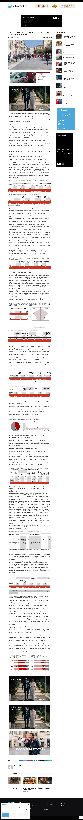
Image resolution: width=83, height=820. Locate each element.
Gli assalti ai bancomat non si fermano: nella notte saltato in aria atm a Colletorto (14, 787)
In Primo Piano (49, 37)
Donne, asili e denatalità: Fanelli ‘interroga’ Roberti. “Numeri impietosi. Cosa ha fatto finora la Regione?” (68, 93)
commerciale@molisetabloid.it (50, 812)
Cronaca (24, 11)
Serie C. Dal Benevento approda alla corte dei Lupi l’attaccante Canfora (69, 63)
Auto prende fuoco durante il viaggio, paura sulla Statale (68, 57)
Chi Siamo (13, 11)
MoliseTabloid (11, 37)
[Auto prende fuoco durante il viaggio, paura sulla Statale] (59, 57)
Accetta (5, 815)
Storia (39, 11)
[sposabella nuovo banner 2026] (29, 110)
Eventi (60, 11)
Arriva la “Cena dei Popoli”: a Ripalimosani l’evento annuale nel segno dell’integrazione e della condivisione (29, 787)
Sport (56, 11)
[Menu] (8, 12)
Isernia (51, 11)
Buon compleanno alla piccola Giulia (69, 51)
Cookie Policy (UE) (64, 805)
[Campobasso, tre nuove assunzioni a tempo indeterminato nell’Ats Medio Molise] (59, 85)
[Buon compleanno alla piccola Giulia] (59, 51)
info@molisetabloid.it (48, 810)
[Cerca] (74, 12)
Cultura (29, 11)
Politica (34, 11)
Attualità (19, 11)
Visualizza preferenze (23, 815)
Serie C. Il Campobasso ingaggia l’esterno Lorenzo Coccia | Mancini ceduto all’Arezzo (68, 101)
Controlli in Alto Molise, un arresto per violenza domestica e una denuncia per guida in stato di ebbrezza (40, 1)
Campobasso (45, 11)
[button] (28, 804)
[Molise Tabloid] (19, 6)
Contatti (65, 11)
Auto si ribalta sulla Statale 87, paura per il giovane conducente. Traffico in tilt (45, 787)
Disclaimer (62, 801)
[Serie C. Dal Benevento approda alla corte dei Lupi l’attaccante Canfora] (59, 64)
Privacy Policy (63, 803)
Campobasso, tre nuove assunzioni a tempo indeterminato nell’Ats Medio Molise (68, 85)
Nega (13, 815)
